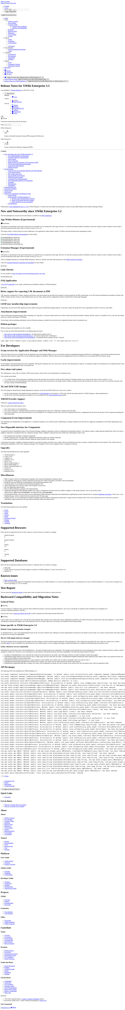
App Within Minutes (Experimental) (18, 156)
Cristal (10, 51)
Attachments (9, 781)
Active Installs (12, 34)
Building (6, 967)
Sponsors (7, 849)
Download (7, 67)
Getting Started (8, 861)
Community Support (14, 64)
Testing (6, 971)
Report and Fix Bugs (10, 989)
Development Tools (10, 955)
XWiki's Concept (13, 21)
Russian (6, 520)
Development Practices (11, 954)
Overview (7, 900)
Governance (7, 937)
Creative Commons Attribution (30, 999)
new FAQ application (8, 284)
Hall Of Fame (8, 942)
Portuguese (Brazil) (10, 518)
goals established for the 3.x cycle (19, 206)
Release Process (9, 950)
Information (17, 111)
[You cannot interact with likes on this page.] (2, 776)
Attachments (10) (19, 108)
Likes (15, 113)
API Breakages (12, 203)
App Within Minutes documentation (17, 234)
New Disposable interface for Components (20, 180)
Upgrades (11, 182)
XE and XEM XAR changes (16, 175)
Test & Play (7, 983)
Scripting (7, 885)
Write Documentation (10, 988)
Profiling (6, 974)
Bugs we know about (10, 580)
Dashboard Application (105, 494)
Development (12, 56)
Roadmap (11, 29)
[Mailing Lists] (13, 1007)
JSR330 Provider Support (15, 177)
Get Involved (12, 54)
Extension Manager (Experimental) (18, 157)
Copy (15, 97)
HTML (6, 144)
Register (6, 6)
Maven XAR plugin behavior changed (23, 200)
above (8, 643)
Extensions (11, 41)
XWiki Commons (9, 924)
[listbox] (62, 137)
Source (16, 105)
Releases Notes (12, 31)
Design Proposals (9, 959)
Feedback (11, 59)
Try (5, 69)
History (16, 110)
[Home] (5, 77)
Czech (6, 510)
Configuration (8, 874)
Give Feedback (8, 984)
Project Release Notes (10, 79)
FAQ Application (13, 161)
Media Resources (9, 831)
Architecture (8, 883)
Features (6, 901)
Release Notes (8, 824)
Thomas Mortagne (16, 90)
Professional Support (14, 66)
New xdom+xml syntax (15, 174)
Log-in (6, 8)
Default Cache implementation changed (23, 198)
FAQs (10, 62)
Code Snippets (12, 43)
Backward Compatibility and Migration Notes (17, 193)
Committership (8, 940)
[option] (64, 133)
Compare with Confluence (19, 26)
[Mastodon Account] (5, 1007)
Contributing (8, 981)
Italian (6, 513)
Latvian (6, 515)
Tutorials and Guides (10, 888)
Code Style (7, 952)
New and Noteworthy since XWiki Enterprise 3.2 (18, 154)
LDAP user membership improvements (19, 164)
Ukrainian (7, 523)
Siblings (16, 107)
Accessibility (8, 834)
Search (6, 9)
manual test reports (17, 592)
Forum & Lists (8, 846)
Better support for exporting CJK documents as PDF (23, 162)
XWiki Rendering (9, 922)
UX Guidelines (8, 957)
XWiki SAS (42, 1000)
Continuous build (9, 969)
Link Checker (12, 159)
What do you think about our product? (15, 805)
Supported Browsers (10, 187)
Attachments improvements (16, 166)
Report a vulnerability (10, 991)
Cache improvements (14, 172)
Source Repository (9, 966)
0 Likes (6, 776)
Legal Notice (8, 832)
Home (6, 18)
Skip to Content (5, 1)
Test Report (7, 192)
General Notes (12, 195)
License (10, 36)
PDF (5, 133)
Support (6, 841)
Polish (6, 516)
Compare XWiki (13, 25)
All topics (7, 863)
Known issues (8, 190)
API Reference (8, 887)
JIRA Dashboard (47, 215)
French (6, 511)
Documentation (8, 843)
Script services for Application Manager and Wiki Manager (25, 170)
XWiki (10, 39)
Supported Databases (10, 189)
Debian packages (13, 167)
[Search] (10, 10)
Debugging (7, 972)
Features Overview (9, 864)
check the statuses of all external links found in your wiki (28, 273)
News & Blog (12, 23)
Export (16, 100)
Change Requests (9, 786)
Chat (5, 848)
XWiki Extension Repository (74, 259)
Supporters (7, 797)
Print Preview (18, 102)
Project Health (8, 938)
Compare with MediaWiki (19, 28)
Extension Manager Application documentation (20, 262)
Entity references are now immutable (22, 202)
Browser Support (9, 943)
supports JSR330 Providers (16, 403)
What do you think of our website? (14, 806)
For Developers (8, 169)
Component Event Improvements (17, 179)
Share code (7, 992)
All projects (11, 46)
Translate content (9, 986)
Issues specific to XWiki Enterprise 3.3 (19, 197)
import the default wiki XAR (22, 613)
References (11, 33)
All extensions (8, 912)
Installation (7, 873)
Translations (11, 57)
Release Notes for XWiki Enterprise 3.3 (15, 81)
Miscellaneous (12, 184)
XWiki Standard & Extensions (17, 49)
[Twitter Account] (11, 1007)
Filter (2, 124)
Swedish (6, 521)
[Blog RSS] (15, 1007)
